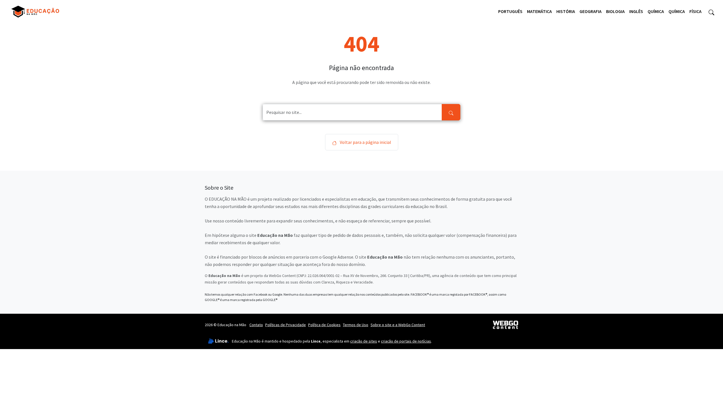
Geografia (591, 11)
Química (656, 11)
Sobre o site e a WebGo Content (398, 324)
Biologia (615, 11)
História (565, 11)
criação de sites (363, 341)
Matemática (539, 11)
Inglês (636, 11)
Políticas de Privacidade (285, 324)
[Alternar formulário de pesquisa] (711, 11)
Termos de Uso (355, 324)
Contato (256, 324)
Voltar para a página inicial (365, 142)
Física (695, 11)
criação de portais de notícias (406, 341)
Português (510, 11)
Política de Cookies (324, 324)
